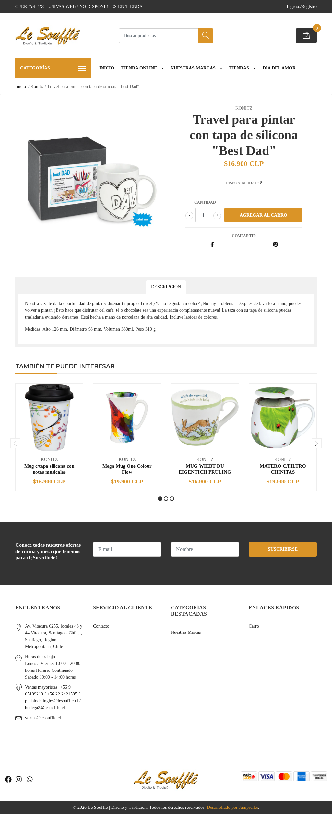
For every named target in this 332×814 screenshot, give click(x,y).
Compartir (244, 236)
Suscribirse (283, 549)
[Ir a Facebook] (8, 779)
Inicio (106, 68)
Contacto (101, 626)
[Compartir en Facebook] (212, 245)
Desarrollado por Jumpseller (232, 807)
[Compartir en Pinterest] (275, 245)
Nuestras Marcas (193, 68)
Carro (254, 626)
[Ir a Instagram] (18, 779)
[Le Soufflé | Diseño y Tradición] (47, 35)
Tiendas (239, 68)
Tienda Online (139, 68)
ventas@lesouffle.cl (43, 717)
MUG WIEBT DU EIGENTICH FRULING (205, 468)
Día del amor (279, 68)
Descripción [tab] (166, 286)
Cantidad (205, 202)
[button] (160, 498)
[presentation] (15, 443)
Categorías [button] (35, 68)
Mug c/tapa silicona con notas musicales (49, 468)
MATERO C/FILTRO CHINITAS (283, 468)
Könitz (36, 86)
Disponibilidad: (242, 183)
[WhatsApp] (29, 779)
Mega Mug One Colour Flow (127, 468)
